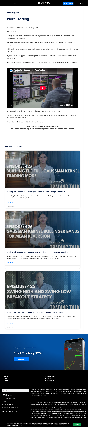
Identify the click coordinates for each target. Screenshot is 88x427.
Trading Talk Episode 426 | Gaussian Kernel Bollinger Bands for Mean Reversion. (37, 252)
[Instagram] (13, 411)
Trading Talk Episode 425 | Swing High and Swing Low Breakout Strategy (35, 312)
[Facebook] (3, 411)
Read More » (10, 202)
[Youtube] (9, 411)
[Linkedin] (16, 411)
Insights (49, 378)
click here (39, 122)
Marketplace (51, 376)
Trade (6, 381)
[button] (14, 3)
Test (5, 378)
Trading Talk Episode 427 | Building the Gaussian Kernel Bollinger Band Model (36, 192)
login (43, 128)
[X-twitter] (6, 411)
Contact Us (50, 381)
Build (6, 376)
